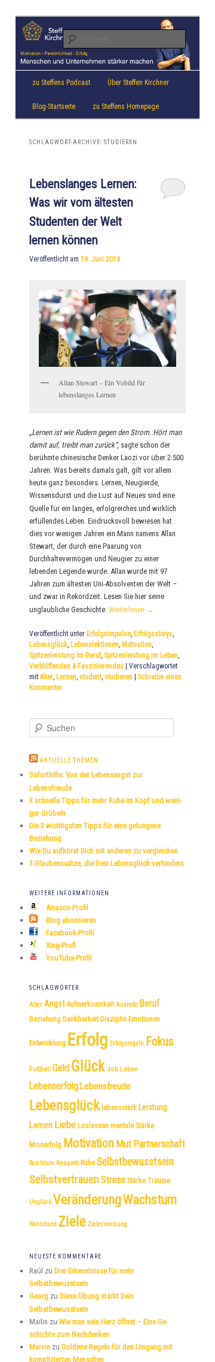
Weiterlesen (131, 609)
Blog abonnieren (70, 920)
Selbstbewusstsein (135, 1162)
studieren (119, 677)
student (90, 677)
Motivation (137, 644)
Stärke (136, 1180)
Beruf (149, 1003)
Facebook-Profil (69, 932)
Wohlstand (43, 1224)
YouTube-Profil (68, 957)
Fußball (40, 1069)
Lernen (66, 677)
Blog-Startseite (53, 106)
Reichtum (41, 1163)
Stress (113, 1179)
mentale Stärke (132, 1125)
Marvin (39, 1346)
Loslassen (93, 1125)
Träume (159, 1180)
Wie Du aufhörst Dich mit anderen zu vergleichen (103, 850)
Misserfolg (45, 1145)
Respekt (67, 1163)
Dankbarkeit (81, 1018)
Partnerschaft (159, 1144)
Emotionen (144, 1018)
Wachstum (150, 1199)
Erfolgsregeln (127, 1043)
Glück (88, 1066)
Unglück (40, 1202)
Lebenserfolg (53, 1086)
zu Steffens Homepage (126, 106)
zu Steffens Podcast (61, 82)
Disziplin (113, 1018)
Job (112, 1069)
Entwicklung (47, 1042)
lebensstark (119, 1107)
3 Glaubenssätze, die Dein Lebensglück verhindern (106, 863)
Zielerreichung (107, 1224)
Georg (38, 1295)
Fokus (160, 1041)
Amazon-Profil (66, 907)
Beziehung (45, 1019)
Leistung (153, 1107)
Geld (61, 1068)
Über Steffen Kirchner (138, 82)
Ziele (72, 1221)
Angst (54, 1004)
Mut (123, 1144)
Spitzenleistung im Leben (141, 655)
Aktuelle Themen (69, 760)
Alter (46, 677)
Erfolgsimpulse (109, 634)
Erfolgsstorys (153, 634)
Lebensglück (48, 644)
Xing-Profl (60, 945)
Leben (129, 1069)
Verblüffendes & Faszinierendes (76, 666)
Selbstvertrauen (64, 1179)
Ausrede (127, 1004)
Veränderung (87, 1199)
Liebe (65, 1124)
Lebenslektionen (94, 644)
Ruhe (88, 1163)
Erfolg (87, 1039)
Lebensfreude (105, 1086)
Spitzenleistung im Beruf (65, 655)
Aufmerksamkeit (90, 1004)
